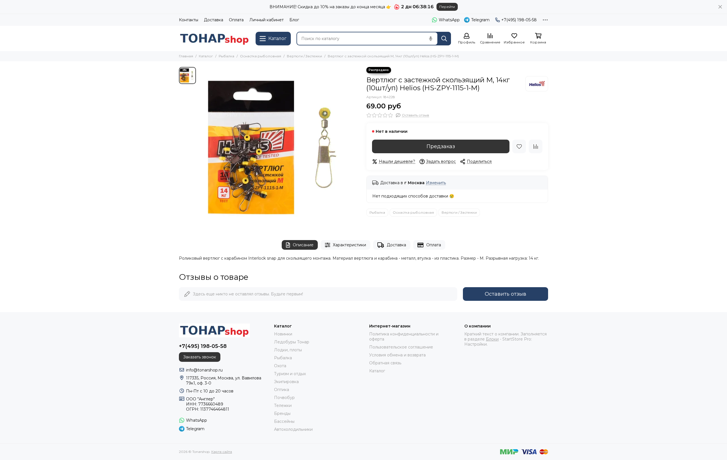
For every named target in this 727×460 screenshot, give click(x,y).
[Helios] (537, 83)
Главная (186, 56)
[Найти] (444, 38)
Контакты (188, 19)
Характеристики (349, 244)
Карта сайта (221, 452)
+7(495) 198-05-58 (519, 19)
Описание (303, 244)
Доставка (213, 19)
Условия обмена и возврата (397, 355)
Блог (294, 19)
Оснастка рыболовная (260, 56)
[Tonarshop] (214, 38)
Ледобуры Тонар (291, 342)
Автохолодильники (293, 429)
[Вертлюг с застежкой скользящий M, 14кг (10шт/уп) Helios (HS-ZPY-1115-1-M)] (280, 148)
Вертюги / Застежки (304, 56)
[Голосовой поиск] (430, 38)
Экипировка (286, 381)
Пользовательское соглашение (401, 347)
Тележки (283, 405)
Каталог (206, 56)
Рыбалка (226, 56)
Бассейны (284, 421)
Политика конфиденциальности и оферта (403, 336)
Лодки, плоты (288, 349)
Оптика (281, 389)
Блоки (492, 339)
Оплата (236, 19)
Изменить (436, 183)
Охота (280, 365)
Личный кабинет (266, 19)
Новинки (283, 334)
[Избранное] (519, 146)
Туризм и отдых (290, 373)
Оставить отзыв (505, 294)
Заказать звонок (199, 357)
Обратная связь (385, 363)
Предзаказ (441, 146)
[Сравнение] (535, 146)
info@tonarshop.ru (204, 370)
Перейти (447, 7)
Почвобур (284, 397)
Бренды (282, 413)
